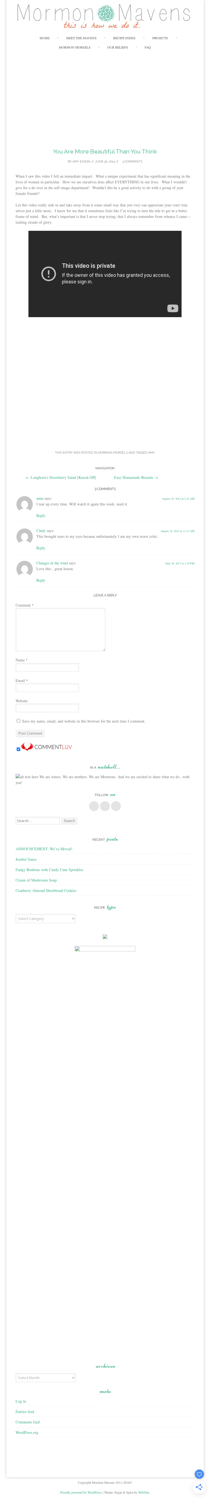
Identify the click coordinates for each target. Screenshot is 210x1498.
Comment (25, 605)
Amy (151, 452)
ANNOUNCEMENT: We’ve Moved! (44, 848)
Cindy (41, 530)
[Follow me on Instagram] (116, 806)
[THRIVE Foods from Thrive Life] (105, 937)
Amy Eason (81, 161)
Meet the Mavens (81, 38)
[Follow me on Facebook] (94, 806)
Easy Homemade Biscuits (136, 477)
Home (44, 38)
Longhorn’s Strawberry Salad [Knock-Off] (61, 477)
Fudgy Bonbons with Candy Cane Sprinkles (49, 869)
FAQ (148, 47)
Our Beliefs (117, 47)
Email (22, 680)
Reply (40, 515)
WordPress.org (27, 1432)
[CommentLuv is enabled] (46, 749)
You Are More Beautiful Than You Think (105, 151)
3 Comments (132, 161)
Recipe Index (124, 38)
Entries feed (25, 1411)
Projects (160, 38)
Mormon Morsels (75, 47)
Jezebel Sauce (26, 859)
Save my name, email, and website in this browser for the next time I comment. (83, 721)
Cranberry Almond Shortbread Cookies (46, 890)
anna (39, 498)
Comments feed (28, 1422)
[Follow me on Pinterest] (105, 806)
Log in (21, 1401)
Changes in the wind (52, 562)
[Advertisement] (105, 94)
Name (22, 660)
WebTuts (143, 1492)
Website (22, 700)
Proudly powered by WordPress (81, 1492)
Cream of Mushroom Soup (36, 880)
